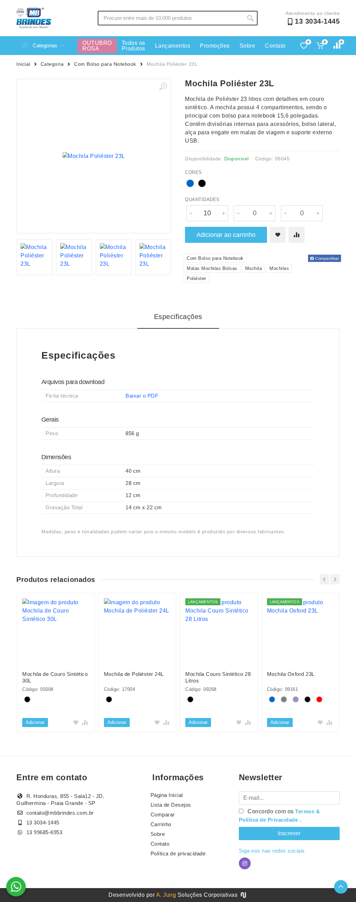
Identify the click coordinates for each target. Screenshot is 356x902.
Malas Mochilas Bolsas (212, 268)
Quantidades (202, 199)
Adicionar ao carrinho (226, 234)
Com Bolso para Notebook (105, 64)
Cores (193, 172)
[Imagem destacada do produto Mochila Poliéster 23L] (93, 156)
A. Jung (166, 895)
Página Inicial (167, 795)
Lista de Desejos (171, 805)
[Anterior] (324, 579)
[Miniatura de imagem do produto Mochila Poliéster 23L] (34, 257)
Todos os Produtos (133, 45)
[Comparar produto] (297, 235)
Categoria (52, 64)
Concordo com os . (279, 815)
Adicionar (35, 722)
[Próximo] (335, 579)
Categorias (45, 45)
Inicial (23, 64)
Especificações (178, 316)
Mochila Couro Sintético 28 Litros (218, 677)
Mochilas (279, 268)
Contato (275, 46)
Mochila (253, 268)
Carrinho (161, 824)
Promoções (215, 46)
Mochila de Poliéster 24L (134, 674)
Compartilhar (326, 258)
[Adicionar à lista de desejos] (278, 235)
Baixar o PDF (142, 396)
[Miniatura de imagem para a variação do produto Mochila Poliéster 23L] (153, 257)
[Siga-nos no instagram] (245, 863)
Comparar (163, 814)
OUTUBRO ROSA (97, 45)
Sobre (248, 46)
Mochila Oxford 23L (291, 674)
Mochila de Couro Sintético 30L (55, 677)
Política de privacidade (178, 853)
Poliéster (196, 278)
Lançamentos (173, 46)
